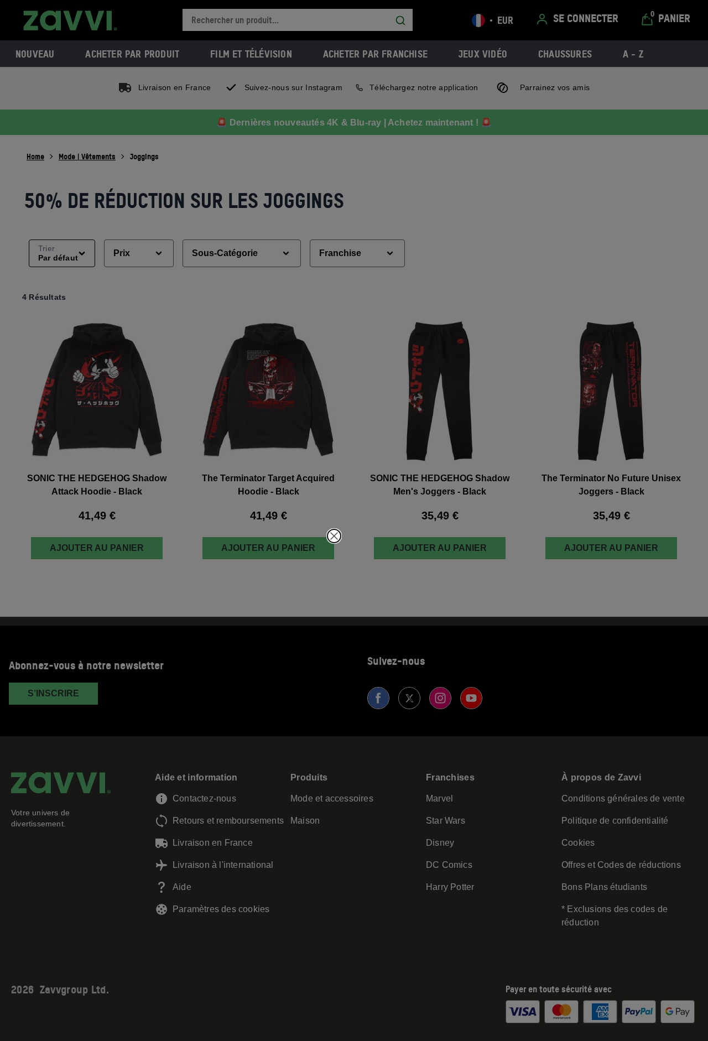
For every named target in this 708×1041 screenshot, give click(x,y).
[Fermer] (334, 536)
